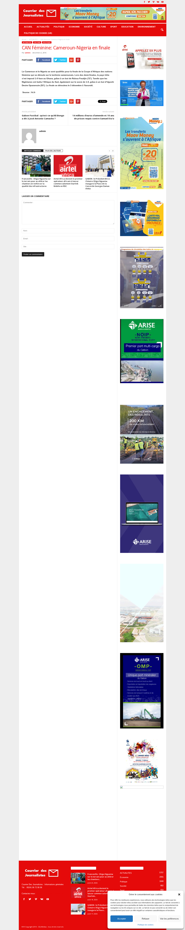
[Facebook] (144, 2)
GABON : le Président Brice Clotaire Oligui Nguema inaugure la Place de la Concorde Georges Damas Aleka (97, 183)
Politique (59, 26)
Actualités (43, 26)
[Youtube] (162, 2)
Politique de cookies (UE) (38, 33)
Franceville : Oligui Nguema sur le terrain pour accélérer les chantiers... (100, 877)
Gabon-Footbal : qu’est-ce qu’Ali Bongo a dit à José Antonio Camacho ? (43, 117)
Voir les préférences (169, 918)
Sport (113, 26)
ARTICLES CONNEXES (32, 151)
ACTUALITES (27, 42)
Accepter (121, 918)
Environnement (147, 26)
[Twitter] (149, 2)
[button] (179, 894)
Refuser (145, 918)
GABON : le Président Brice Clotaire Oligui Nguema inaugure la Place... (99, 908)
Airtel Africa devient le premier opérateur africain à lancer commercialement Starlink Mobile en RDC (68, 182)
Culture (101, 26)
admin (27, 53)
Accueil (28, 26)
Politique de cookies (145, 925)
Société (88, 26)
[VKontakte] (158, 2)
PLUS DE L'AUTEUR (53, 151)
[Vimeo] (153, 2)
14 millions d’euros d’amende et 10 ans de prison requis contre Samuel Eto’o (93, 117)
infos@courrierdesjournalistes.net (50, 893)
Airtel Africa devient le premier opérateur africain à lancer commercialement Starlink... (100, 892)
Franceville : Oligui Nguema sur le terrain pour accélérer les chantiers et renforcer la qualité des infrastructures (36, 182)
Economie (74, 26)
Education (127, 26)
